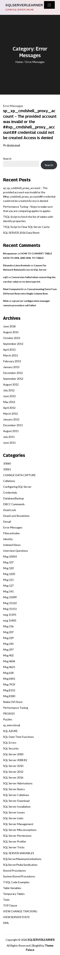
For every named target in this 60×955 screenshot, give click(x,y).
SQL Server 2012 (13, 771)
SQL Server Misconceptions (19, 829)
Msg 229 (8, 638)
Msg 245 (8, 643)
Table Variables (12, 888)
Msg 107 (8, 562)
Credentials (10, 492)
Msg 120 (8, 568)
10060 (7, 463)
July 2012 (8, 390)
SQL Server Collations (16, 795)
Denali (7, 521)
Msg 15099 (10, 597)
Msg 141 (8, 591)
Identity (8, 539)
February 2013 (12, 361)
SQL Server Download (16, 800)
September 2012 (13, 378)
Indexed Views (12, 545)
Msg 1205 (9, 574)
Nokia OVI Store (13, 702)
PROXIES (9, 713)
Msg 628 (8, 672)
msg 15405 (9, 620)
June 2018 (9, 326)
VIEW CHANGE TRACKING (20, 911)
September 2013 (13, 343)
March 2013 (10, 355)
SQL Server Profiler (14, 841)
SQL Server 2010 (13, 766)
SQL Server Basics (14, 789)
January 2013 (11, 367)
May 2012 (9, 402)
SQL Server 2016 (13, 777)
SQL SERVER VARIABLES (18, 853)
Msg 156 (8, 626)
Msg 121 (8, 579)
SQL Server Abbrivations (17, 783)
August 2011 (10, 431)
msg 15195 (9, 614)
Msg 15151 (10, 608)
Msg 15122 (10, 603)
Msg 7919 (9, 684)
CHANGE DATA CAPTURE (19, 475)
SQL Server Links (13, 818)
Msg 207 (8, 632)
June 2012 (9, 396)
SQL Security (11, 748)
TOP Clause (10, 905)
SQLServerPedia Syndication (20, 864)
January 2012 (11, 419)
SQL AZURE (10, 731)
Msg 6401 (9, 678)
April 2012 (9, 407)
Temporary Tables (14, 893)
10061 (7, 469)
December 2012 (13, 373)
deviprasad (13, 145)
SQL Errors (9, 742)
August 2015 (10, 332)
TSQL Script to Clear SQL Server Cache (26, 226)
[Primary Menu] (49, 5)
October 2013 (11, 338)
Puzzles (7, 719)
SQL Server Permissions (17, 835)
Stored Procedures (14, 870)
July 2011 (8, 436)
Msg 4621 (9, 667)
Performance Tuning (15, 707)
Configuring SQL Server (17, 486)
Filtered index (11, 533)
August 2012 (10, 384)
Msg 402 (8, 655)
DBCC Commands (14, 504)
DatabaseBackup (13, 498)
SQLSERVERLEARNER (24, 5)
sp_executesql (11, 725)
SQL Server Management (18, 824)
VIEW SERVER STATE (16, 917)
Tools (6, 899)
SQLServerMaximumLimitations (22, 859)
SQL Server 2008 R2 (15, 760)
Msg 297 (8, 649)
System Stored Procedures (19, 876)
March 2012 (10, 413)
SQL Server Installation (17, 806)
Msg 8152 (9, 690)
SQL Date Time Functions (18, 736)
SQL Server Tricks (13, 847)
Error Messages (13, 106)
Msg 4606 (9, 661)
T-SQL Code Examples (16, 882)
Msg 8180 (9, 696)
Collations (9, 481)
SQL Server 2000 (13, 754)
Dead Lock (9, 510)
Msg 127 (8, 585)
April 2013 (9, 349)
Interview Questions (15, 550)
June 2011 (9, 442)
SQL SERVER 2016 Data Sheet (21, 232)
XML (6, 923)
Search (7, 158)
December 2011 (13, 425)
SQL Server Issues (14, 812)
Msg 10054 (10, 556)
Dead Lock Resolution (16, 515)
